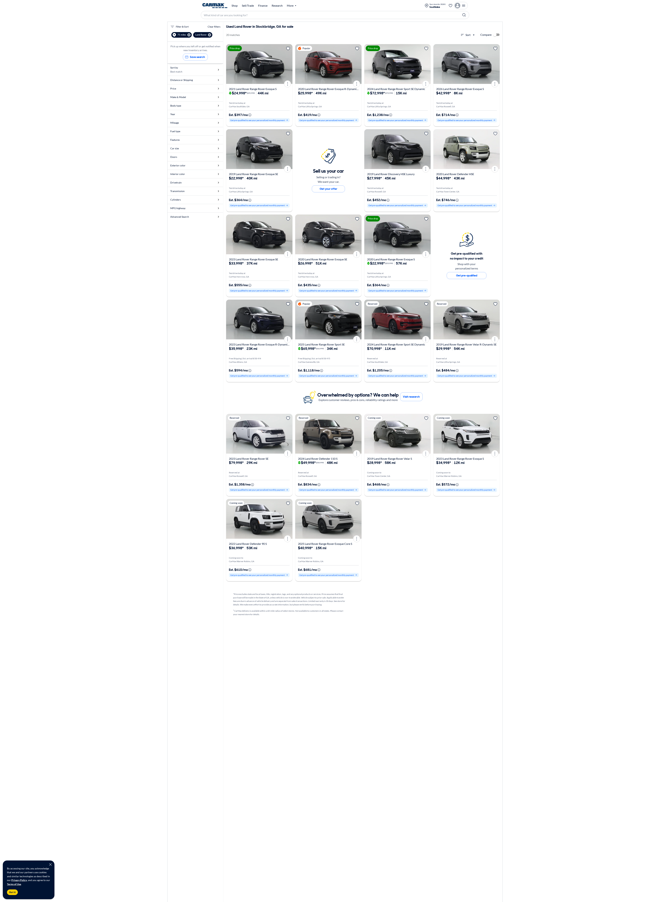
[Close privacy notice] (50, 864)
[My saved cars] (450, 5)
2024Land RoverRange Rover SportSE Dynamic (396, 89)
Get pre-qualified (466, 275)
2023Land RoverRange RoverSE (249, 458)
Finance (262, 6)
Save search (197, 57)
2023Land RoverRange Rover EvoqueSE (253, 259)
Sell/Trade (248, 6)
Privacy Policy (19, 880)
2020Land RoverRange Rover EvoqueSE (322, 259)
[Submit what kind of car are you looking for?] (464, 15)
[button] (181, 35)
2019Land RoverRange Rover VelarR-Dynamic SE (466, 344)
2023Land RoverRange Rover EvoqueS (460, 458)
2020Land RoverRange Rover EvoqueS (391, 259)
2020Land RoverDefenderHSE (455, 174)
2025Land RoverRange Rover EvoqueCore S (325, 543)
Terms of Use (14, 884)
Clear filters (214, 26)
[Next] (288, 64)
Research (277, 6)
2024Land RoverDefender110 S (317, 458)
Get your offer (328, 189)
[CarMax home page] (214, 5)
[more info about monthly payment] (249, 114)
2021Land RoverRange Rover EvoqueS (253, 89)
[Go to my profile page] (461, 5)
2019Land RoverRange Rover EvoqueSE (253, 174)
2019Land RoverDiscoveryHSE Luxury (391, 174)
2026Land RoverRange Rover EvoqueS (460, 89)
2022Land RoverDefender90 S (248, 543)
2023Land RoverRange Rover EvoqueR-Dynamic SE (260, 344)
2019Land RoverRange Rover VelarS (389, 458)
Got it (12, 892)
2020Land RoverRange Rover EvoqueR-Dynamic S (329, 89)
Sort (468, 34)
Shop (235, 6)
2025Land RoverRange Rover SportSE (321, 344)
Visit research (411, 397)
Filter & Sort (182, 26)
